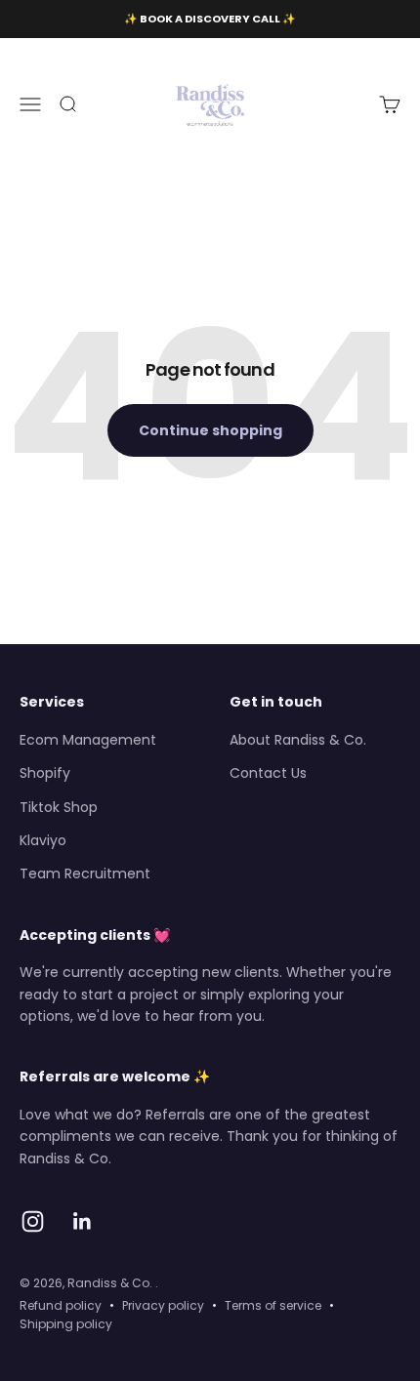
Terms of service (273, 1305)
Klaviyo (43, 840)
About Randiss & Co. (298, 740)
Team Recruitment (85, 873)
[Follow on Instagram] (33, 1221)
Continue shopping (210, 430)
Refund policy (61, 1305)
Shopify (45, 773)
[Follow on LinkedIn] (82, 1221)
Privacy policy (163, 1305)
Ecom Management (88, 740)
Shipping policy (66, 1324)
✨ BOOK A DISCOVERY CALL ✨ (210, 18)
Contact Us (268, 773)
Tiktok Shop (59, 807)
